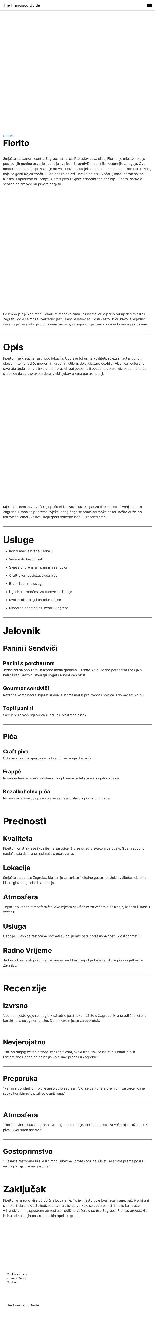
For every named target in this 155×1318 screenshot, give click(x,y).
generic (8, 136)
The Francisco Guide (21, 5)
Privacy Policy (17, 1278)
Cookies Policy (17, 1274)
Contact (12, 1282)
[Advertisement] (77, 68)
